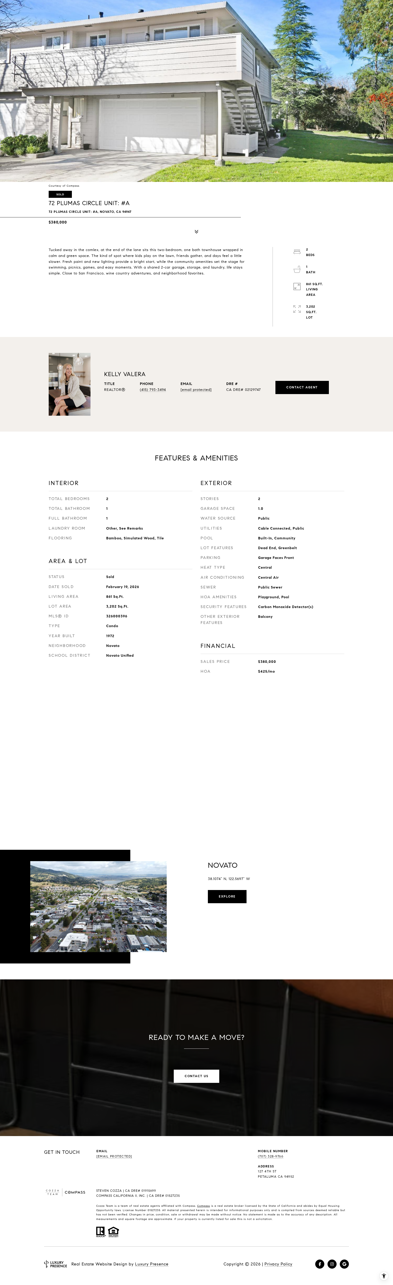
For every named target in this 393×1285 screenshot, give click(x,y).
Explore (227, 896)
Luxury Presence (152, 1264)
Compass (203, 1205)
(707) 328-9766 (270, 1156)
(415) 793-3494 (153, 389)
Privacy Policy (278, 1264)
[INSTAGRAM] (332, 1264)
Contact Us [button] (196, 1076)
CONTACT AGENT (302, 387)
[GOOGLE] (344, 1264)
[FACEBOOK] (319, 1264)
